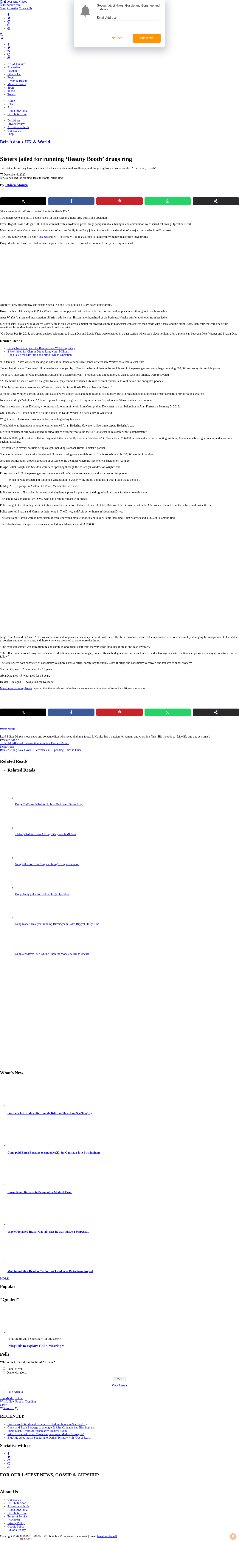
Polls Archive (15, 1391)
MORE (4, 1278)
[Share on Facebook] (71, 201)
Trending (30, 1401)
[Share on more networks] (216, 201)
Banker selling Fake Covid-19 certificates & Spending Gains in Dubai (41, 750)
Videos (23, 1)
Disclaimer (13, 120)
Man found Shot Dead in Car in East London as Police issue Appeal (50, 1271)
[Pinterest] (8, 21)
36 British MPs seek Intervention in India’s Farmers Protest (34, 743)
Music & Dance (16, 84)
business (44, 236)
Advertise (12, 8)
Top (2, 1398)
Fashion (12, 70)
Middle (9, 1398)
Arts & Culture (16, 64)
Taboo (11, 91)
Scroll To (8, 1408)
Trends (11, 94)
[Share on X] (23, 201)
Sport (10, 87)
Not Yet (117, 38)
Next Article (7, 746)
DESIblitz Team (17, 114)
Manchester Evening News (16, 688)
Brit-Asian (13, 67)
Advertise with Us (18, 127)
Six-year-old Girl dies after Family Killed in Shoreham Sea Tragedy (49, 1113)
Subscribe (147, 38)
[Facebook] (8, 14)
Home (11, 100)
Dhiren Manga (16, 185)
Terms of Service (17, 1516)
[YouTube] (8, 28)
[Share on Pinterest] (119, 201)
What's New (7, 1401)
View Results (119, 1385)
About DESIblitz (17, 110)
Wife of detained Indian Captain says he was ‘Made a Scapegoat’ (48, 1231)
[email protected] (107, 1536)
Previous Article (9, 739)
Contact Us (25, 8)
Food (10, 77)
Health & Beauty (17, 80)
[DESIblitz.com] (10, 5)
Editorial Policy (16, 1529)
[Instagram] (8, 24)
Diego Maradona (17, 1372)
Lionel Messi (14, 1368)
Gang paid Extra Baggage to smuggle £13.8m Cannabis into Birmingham (53, 1152)
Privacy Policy (16, 123)
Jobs (9, 1)
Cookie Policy (15, 1526)
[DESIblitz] (0, 37)
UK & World (37, 141)
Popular (19, 1401)
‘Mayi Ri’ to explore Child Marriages (35, 1346)
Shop (3, 8)
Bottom (19, 1398)
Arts (15, 1)
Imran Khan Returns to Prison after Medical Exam (39, 1192)
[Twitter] (8, 18)
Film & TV (14, 74)
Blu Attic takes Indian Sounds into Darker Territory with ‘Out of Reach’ (49, 1437)
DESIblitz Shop (16, 1503)
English (27, 1538)
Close (3, 1404)
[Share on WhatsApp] (168, 201)
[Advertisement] (64, 274)
